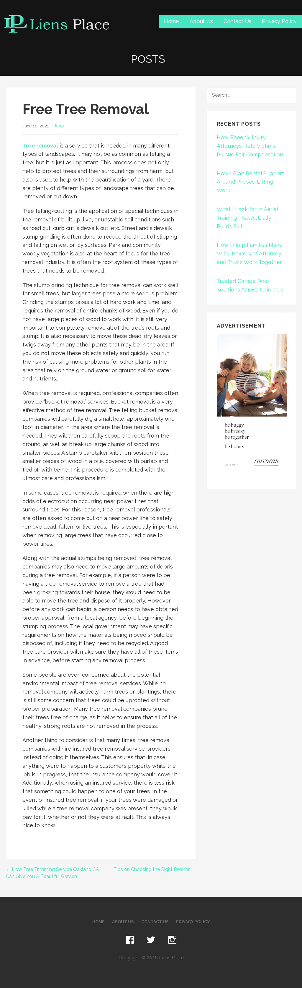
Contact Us (237, 21)
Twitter (151, 940)
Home (171, 21)
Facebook (129, 940)
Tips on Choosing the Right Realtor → (155, 869)
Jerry (59, 125)
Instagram (172, 940)
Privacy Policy (279, 21)
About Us (201, 21)
